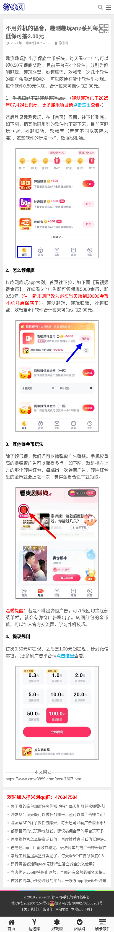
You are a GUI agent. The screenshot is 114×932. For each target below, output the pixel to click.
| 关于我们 (29, 909)
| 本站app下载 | (80, 909)
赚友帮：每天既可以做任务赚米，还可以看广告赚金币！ (59, 814)
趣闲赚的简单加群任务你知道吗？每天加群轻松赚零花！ (59, 806)
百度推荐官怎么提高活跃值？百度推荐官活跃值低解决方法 (61, 839)
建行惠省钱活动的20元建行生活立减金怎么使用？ (54, 864)
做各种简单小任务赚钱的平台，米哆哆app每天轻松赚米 (59, 880)
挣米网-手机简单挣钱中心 (17, 7)
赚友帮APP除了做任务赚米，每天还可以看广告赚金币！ (59, 823)
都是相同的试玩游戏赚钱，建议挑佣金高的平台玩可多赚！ (61, 831)
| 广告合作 (45, 909)
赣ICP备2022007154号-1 (30, 903)
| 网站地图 (61, 909)
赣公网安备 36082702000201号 (79, 903)
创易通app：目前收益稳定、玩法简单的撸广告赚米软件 (59, 847)
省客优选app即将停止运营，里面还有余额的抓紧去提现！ (60, 872)
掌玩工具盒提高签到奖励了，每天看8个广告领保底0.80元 (60, 856)
